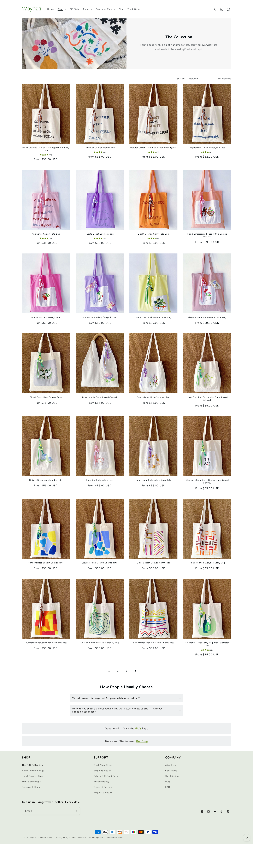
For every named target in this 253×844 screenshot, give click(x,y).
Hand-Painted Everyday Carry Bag (207, 563)
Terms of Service (103, 787)
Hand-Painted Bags (32, 776)
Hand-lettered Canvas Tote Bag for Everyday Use (45, 149)
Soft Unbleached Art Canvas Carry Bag (153, 642)
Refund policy (46, 837)
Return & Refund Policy (107, 776)
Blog (168, 781)
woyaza (33, 837)
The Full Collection (32, 765)
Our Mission (172, 776)
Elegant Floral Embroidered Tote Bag (207, 317)
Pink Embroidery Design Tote (46, 317)
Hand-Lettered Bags (33, 770)
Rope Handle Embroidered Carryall (100, 397)
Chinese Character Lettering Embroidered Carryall (207, 481)
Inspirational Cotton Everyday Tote (207, 147)
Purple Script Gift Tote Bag (100, 234)
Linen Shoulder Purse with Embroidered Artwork (207, 399)
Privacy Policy (101, 781)
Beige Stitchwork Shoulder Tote (45, 480)
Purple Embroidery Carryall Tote (99, 317)
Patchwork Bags (31, 787)
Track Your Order (103, 765)
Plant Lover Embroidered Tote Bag (153, 317)
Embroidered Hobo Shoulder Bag (153, 397)
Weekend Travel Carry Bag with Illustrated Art (207, 644)
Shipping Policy (102, 770)
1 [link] (109, 671)
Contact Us (171, 770)
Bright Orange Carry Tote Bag (153, 234)
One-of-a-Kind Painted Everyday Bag (100, 642)
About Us (170, 765)
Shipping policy (96, 837)
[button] (62, 9)
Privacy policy (61, 837)
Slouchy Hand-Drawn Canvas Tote (100, 563)
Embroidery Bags (31, 781)
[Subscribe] (76, 811)
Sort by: (181, 78)
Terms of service (78, 837)
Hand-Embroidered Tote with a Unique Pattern (207, 235)
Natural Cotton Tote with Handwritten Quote (153, 147)
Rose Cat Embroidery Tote (99, 480)
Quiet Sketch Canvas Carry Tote (153, 563)
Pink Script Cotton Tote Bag (45, 234)
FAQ (167, 787)
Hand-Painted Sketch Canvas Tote (46, 563)
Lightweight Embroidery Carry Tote (153, 480)
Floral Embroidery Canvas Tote (46, 397)
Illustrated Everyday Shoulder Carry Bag (46, 642)
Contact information (115, 837)
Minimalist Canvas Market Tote (100, 147)
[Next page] (143, 670)
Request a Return (103, 792)
